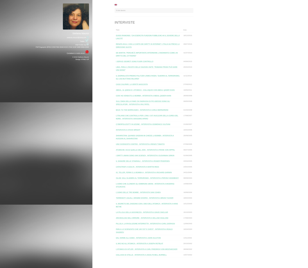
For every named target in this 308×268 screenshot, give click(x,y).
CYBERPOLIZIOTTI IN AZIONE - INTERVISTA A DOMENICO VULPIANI (143, 124)
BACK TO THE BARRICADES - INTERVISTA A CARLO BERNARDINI (142, 110)
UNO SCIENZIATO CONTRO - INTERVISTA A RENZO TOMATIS (140, 144)
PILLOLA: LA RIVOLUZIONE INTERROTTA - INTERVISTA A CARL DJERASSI (145, 224)
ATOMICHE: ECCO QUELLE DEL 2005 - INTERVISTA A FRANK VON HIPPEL (145, 150)
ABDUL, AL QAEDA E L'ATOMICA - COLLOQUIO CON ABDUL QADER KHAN (145, 90)
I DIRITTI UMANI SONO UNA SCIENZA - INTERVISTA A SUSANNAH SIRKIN (145, 155)
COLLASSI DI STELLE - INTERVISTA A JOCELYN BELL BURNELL (141, 255)
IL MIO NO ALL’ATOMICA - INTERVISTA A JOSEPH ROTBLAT (139, 243)
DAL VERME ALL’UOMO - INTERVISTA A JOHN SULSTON (138, 238)
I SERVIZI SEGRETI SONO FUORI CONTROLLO (134, 61)
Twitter (82, 41)
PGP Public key (81, 45)
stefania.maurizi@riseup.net (76, 37)
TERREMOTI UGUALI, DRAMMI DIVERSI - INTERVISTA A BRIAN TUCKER (144, 198)
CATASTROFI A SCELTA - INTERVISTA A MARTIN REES (137, 167)
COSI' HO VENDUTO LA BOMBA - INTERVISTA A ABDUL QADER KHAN (143, 96)
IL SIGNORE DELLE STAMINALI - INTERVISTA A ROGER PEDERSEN (143, 161)
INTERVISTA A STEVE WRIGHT (128, 130)
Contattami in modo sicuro (76, 53)
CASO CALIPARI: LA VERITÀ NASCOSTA (132, 84)
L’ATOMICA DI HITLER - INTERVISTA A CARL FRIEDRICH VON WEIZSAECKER (146, 249)
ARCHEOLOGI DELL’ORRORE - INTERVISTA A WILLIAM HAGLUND (142, 218)
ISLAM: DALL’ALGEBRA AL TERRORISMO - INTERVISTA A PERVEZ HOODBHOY (147, 178)
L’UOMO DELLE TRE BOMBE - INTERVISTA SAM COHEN (138, 192)
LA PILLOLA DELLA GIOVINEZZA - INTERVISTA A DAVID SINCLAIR (142, 212)
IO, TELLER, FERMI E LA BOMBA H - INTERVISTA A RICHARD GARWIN (144, 172)
